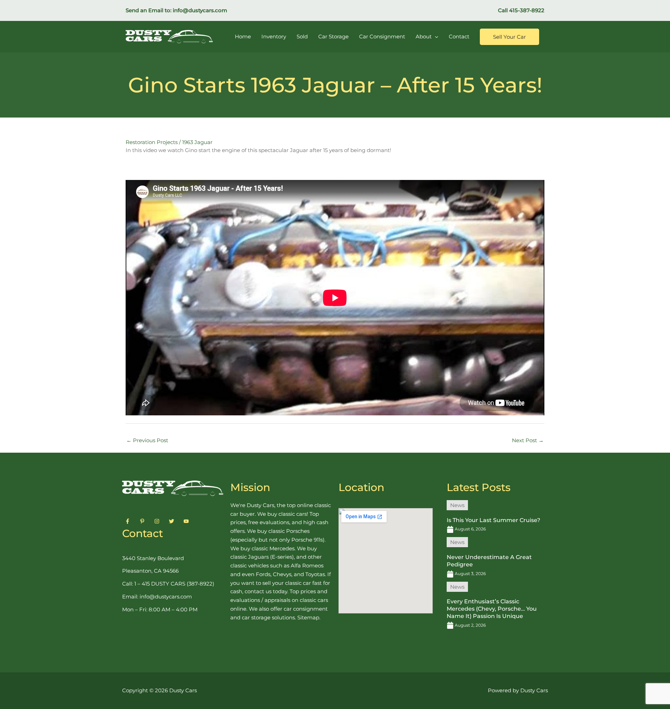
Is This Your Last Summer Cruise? (493, 520)
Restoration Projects (152, 142)
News (457, 505)
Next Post (528, 440)
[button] (509, 37)
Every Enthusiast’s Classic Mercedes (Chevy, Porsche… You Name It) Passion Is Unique (492, 608)
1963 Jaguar (197, 142)
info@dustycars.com (200, 10)
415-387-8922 (526, 10)
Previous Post (147, 440)
